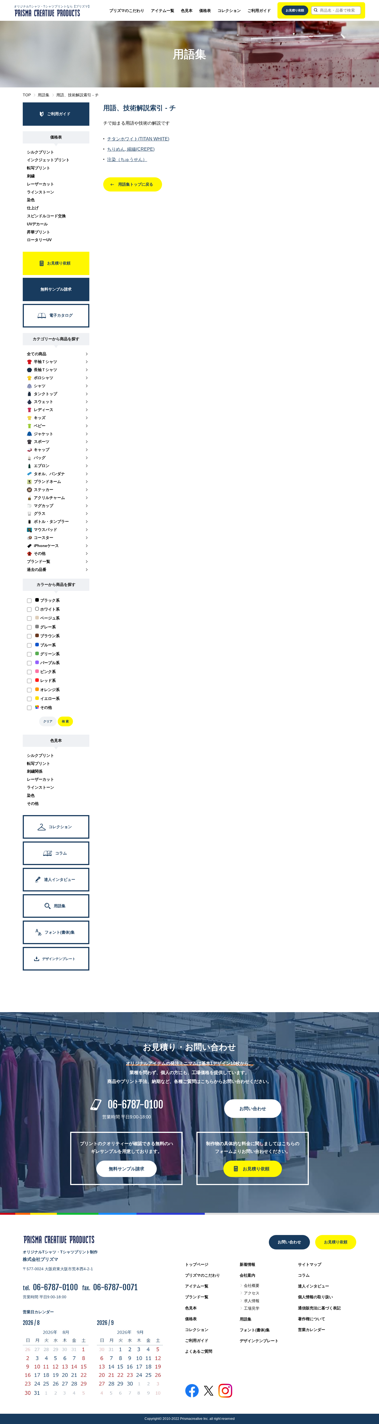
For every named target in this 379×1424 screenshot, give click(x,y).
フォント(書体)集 (255, 1330)
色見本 (187, 10)
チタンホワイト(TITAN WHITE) (138, 139)
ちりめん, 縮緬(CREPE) (131, 149)
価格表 (205, 10)
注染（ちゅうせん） (127, 159)
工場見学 (251, 1308)
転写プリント (38, 168)
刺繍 (31, 176)
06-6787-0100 (135, 1104)
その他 (33, 803)
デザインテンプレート (259, 1341)
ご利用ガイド (259, 10)
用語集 (43, 95)
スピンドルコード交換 (46, 216)
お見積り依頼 (295, 10)
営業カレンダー (311, 1329)
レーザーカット (40, 184)
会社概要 (251, 1285)
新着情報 (247, 1264)
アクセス (251, 1293)
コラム (304, 1275)
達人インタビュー (313, 1286)
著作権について (311, 1319)
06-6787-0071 (115, 1287)
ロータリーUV (39, 240)
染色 (31, 200)
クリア (47, 721)
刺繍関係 (34, 771)
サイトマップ (309, 1264)
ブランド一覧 (196, 1297)
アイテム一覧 (162, 10)
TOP (27, 95)
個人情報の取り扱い (315, 1297)
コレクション (229, 10)
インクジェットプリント (48, 160)
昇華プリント (38, 232)
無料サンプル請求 (126, 1168)
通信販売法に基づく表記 (319, 1308)
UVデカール (37, 224)
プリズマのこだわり (126, 10)
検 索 (65, 721)
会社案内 (247, 1275)
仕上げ (33, 208)
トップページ (196, 1264)
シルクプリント (40, 152)
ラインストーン (40, 192)
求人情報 (251, 1301)
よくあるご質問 (198, 1351)
